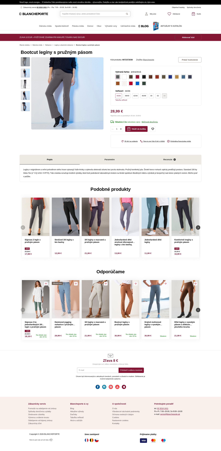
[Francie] (87, 440)
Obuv (99, 26)
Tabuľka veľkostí (121, 100)
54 (164, 96)
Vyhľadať (125, 14)
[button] (23, 310)
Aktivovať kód (188, 37)
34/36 (119, 96)
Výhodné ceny (111, 26)
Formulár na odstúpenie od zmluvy (42, 408)
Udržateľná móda (128, 26)
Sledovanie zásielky (36, 414)
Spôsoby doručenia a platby (39, 411)
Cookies (115, 417)
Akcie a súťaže (76, 420)
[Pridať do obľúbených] (153, 129)
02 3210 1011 (42, 7)
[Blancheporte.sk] (34, 14)
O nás (114, 408)
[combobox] (90, 14)
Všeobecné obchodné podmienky (126, 411)
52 (158, 96)
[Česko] (97, 440)
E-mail (81, 370)
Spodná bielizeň (62, 26)
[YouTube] (117, 387)
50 (151, 96)
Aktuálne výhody (77, 411)
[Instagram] (104, 387)
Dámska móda (45, 26)
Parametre (110, 159)
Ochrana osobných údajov (123, 414)
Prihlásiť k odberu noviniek (131, 370)
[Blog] (123, 387)
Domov (90, 26)
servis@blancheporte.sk (170, 414)
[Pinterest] (110, 387)
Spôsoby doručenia (194, 7)
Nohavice (48, 45)
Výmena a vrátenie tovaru (38, 417)
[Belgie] (92, 440)
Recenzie (169, 159)
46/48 (144, 96)
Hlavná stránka (25, 45)
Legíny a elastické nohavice (63, 45)
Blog (72, 408)
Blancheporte (148, 60)
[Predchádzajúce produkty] (23, 227)
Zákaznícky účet (34, 423)
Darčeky (73, 414)
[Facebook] (97, 387)
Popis (49, 159)
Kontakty (115, 423)
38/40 (127, 96)
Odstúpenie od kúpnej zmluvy (40, 420)
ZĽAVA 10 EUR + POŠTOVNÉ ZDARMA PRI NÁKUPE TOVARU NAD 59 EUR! (52, 37)
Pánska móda (78, 26)
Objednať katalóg (178, 7)
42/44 (135, 96)
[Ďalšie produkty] (198, 227)
